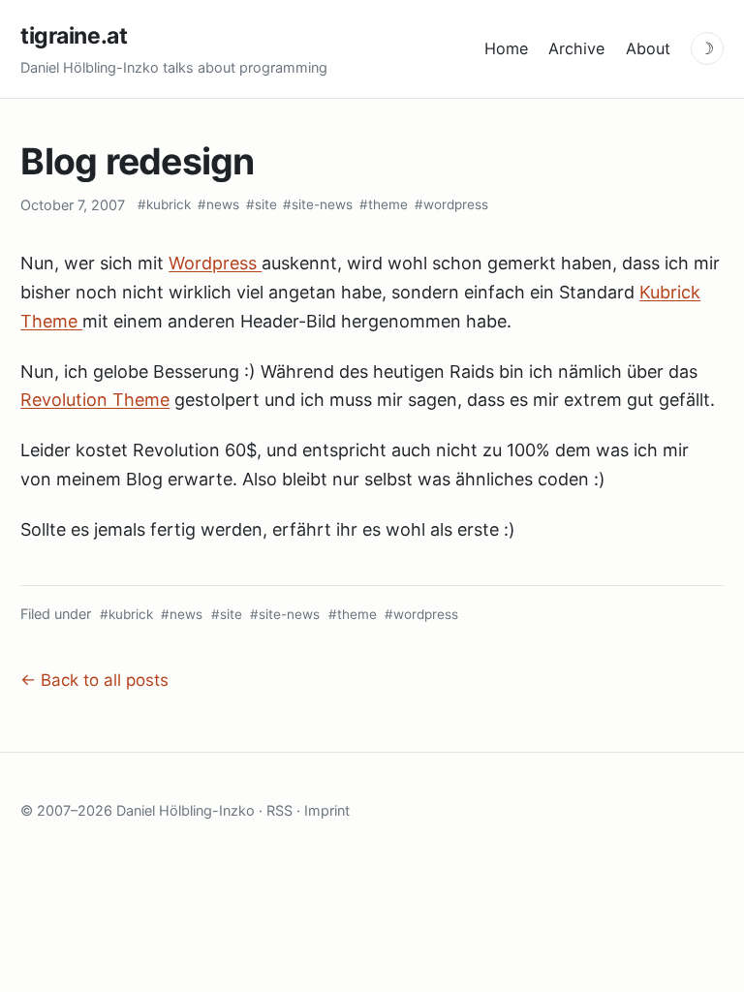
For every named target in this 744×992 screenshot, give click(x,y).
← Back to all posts (94, 680)
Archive (576, 48)
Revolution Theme (95, 399)
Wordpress (215, 263)
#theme (383, 204)
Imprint (327, 810)
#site (261, 204)
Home (506, 48)
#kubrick (164, 204)
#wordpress (451, 204)
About (648, 48)
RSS (279, 810)
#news (218, 204)
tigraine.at (73, 35)
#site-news (318, 204)
